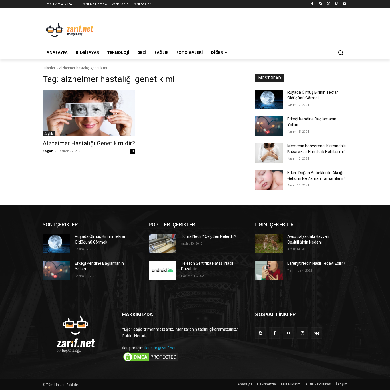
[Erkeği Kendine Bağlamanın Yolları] (269, 126)
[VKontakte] (316, 333)
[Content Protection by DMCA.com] (150, 361)
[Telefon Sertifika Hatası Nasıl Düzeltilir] (162, 270)
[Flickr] (288, 333)
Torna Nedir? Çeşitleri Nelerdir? (208, 236)
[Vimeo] (336, 4)
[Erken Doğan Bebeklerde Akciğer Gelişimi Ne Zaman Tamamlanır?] (269, 180)
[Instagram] (320, 4)
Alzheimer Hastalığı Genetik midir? (89, 143)
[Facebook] (312, 4)
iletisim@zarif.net (160, 348)
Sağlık (48, 134)
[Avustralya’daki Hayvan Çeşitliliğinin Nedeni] (269, 243)
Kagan (48, 151)
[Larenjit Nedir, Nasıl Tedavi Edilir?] (269, 270)
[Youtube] (344, 4)
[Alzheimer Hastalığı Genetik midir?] (89, 113)
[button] (340, 52)
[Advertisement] (238, 29)
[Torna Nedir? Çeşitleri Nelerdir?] (162, 243)
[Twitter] (328, 4)
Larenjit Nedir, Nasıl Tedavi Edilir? (316, 263)
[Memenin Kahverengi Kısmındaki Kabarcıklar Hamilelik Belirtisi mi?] (269, 153)
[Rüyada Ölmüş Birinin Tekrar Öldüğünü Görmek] (269, 99)
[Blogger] (260, 333)
